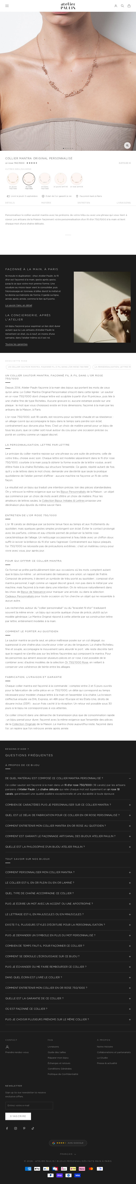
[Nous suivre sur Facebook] (7, 1128)
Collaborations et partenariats (114, 1052)
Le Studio (102, 1058)
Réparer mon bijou (58, 1058)
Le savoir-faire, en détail (18, 305)
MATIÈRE (46, 203)
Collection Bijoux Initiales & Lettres (63, 501)
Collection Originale (24, 724)
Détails (10, 203)
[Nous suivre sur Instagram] (15, 1128)
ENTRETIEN (84, 203)
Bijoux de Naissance (33, 592)
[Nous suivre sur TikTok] (32, 1128)
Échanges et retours (59, 1063)
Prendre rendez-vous (17, 1052)
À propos (103, 1040)
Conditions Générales (60, 1069)
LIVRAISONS (124, 203)
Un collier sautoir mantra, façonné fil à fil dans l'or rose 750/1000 (48, 367)
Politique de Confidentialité (63, 1074)
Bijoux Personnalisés (73, 492)
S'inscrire (18, 1116)
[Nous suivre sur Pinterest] (24, 1128)
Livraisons (53, 1047)
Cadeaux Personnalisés (19, 596)
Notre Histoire (105, 1047)
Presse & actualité (107, 1063)
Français (66, 1154)
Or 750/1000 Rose (76, 662)
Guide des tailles (57, 1052)
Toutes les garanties (16, 344)
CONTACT (11, 1040)
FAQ (50, 1040)
